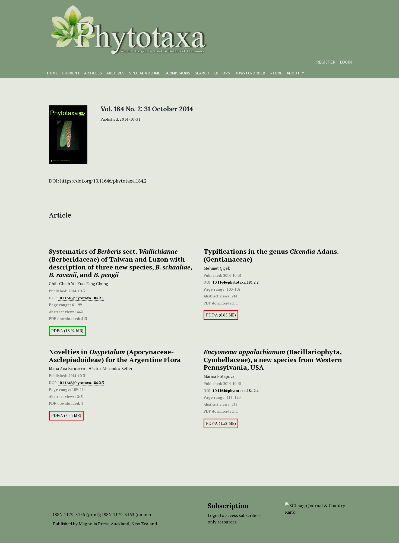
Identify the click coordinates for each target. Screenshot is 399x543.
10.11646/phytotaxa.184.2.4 (235, 390)
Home (52, 73)
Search (202, 73)
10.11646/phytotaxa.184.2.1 (81, 298)
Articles (93, 73)
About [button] (294, 73)
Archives (115, 73)
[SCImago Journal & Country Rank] (315, 508)
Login (346, 62)
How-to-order (250, 73)
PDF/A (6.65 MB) (221, 315)
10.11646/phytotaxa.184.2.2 (235, 282)
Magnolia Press (94, 524)
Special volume (144, 73)
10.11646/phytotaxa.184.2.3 (81, 382)
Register (325, 62)
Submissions (177, 73)
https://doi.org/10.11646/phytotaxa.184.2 (103, 181)
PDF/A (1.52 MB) (221, 423)
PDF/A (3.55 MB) (66, 415)
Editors (222, 73)
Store (276, 73)
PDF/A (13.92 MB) (67, 330)
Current (71, 73)
